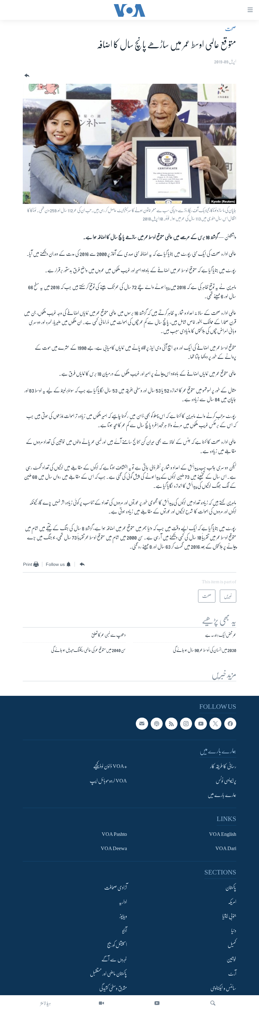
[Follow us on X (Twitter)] (215, 724)
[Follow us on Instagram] (186, 724)
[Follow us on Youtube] (201, 724)
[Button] (26, 75)
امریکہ (232, 902)
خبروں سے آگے (114, 959)
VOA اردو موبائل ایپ (108, 781)
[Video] (101, 1003)
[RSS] (171, 724)
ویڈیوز (123, 916)
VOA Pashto (114, 834)
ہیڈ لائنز (45, 1003)
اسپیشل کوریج (117, 945)
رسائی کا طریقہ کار (223, 766)
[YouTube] (157, 1003)
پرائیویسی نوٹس (226, 781)
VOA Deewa (114, 848)
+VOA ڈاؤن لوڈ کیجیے (110, 766)
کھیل (232, 945)
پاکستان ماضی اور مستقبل (108, 974)
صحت (230, 28)
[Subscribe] (142, 724)
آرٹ (232, 974)
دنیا (233, 930)
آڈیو (124, 930)
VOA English (222, 834)
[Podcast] (157, 724)
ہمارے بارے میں (222, 795)
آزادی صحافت (115, 887)
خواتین (231, 959)
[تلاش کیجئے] (212, 1003)
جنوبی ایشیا (229, 916)
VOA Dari (225, 848)
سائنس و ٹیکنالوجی (223, 988)
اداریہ (123, 902)
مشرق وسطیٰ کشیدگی (113, 988)
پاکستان (231, 887)
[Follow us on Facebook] (230, 724)
